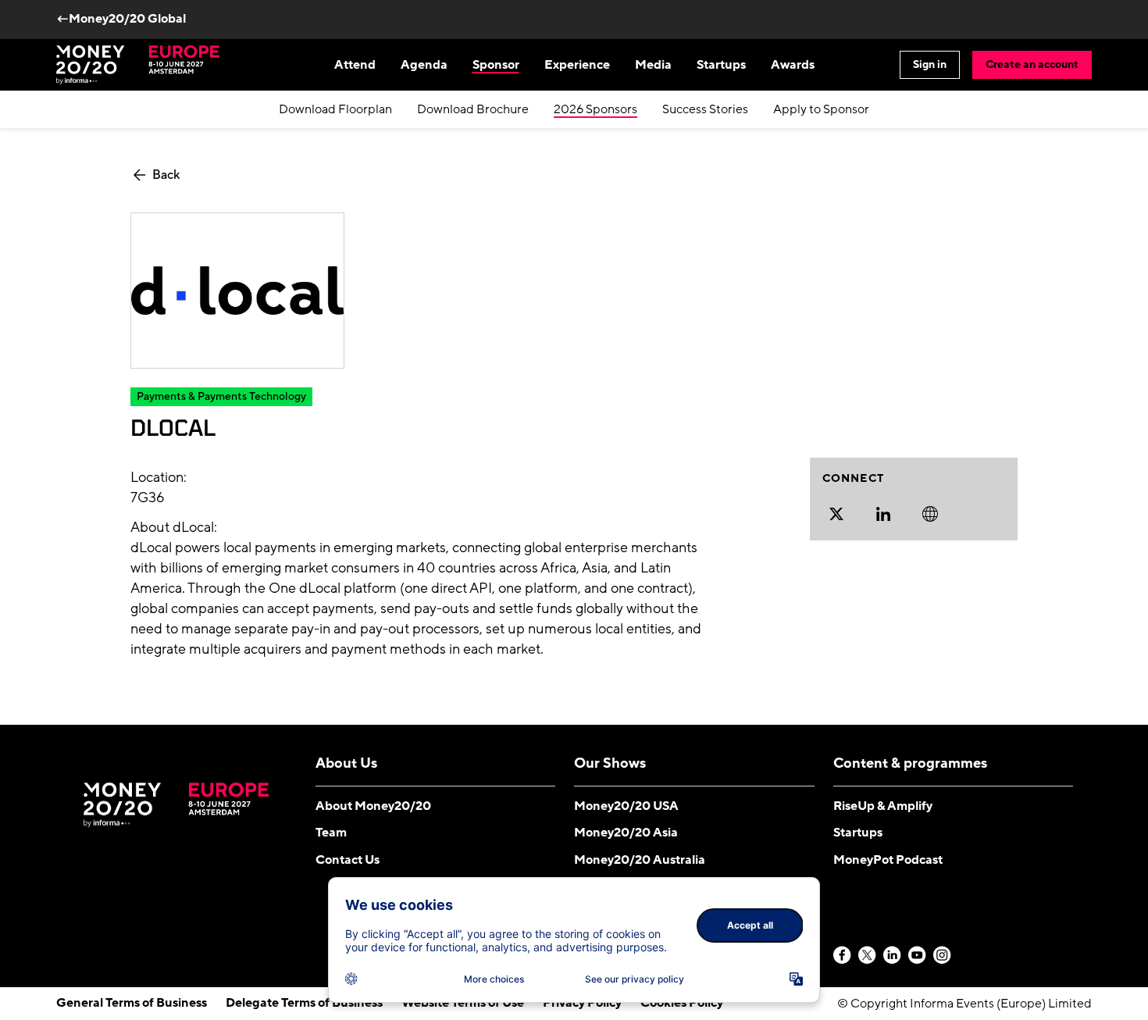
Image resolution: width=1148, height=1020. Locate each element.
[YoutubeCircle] (917, 956)
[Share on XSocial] (836, 514)
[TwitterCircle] (867, 956)
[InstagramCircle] (942, 956)
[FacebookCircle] (842, 956)
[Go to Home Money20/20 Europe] (137, 64)
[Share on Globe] (930, 514)
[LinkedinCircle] (892, 956)
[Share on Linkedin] (883, 514)
